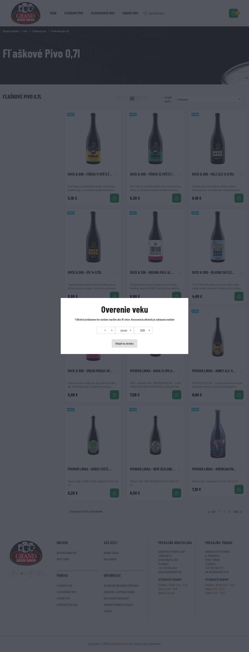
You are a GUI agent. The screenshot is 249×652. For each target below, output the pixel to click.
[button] (106, 330)
